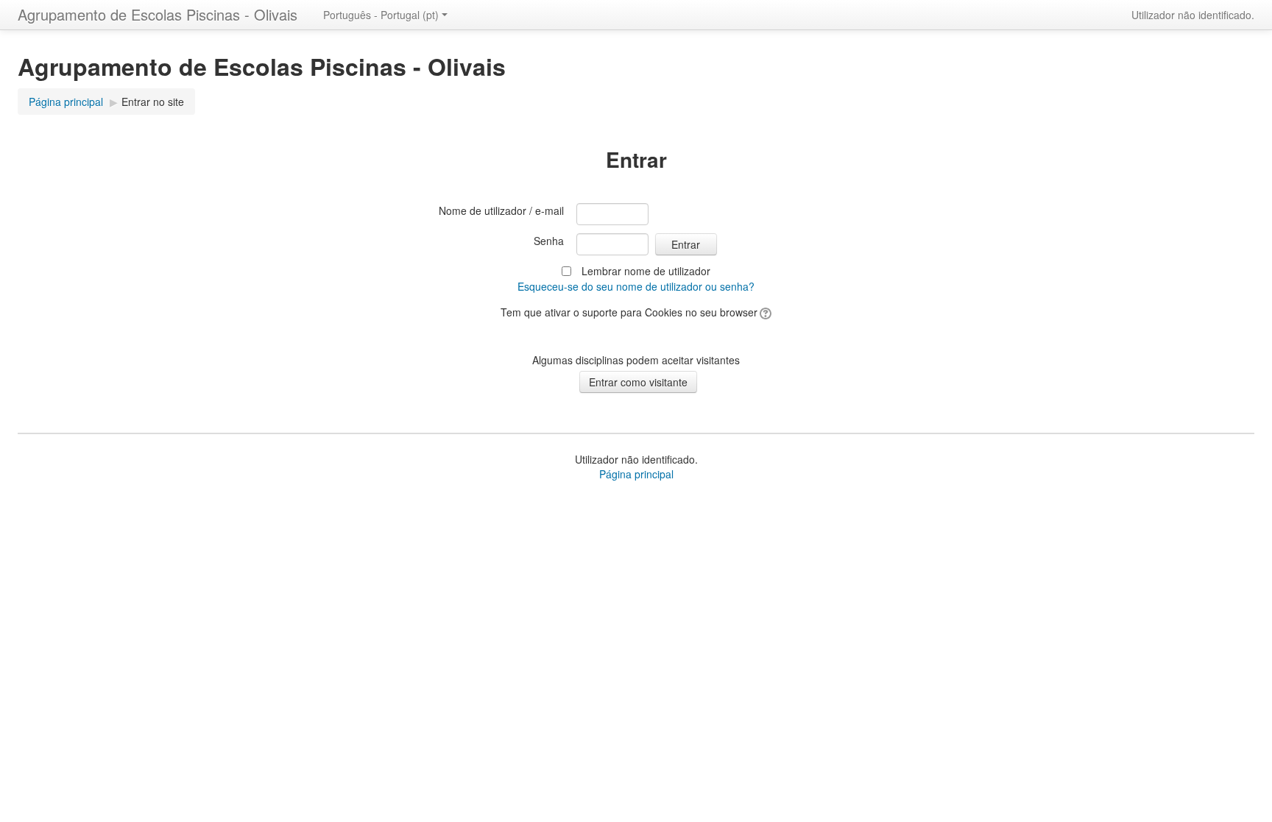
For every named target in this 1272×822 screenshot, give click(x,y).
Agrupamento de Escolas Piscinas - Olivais (157, 14)
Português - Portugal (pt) (381, 14)
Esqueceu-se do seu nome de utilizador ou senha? (636, 286)
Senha (549, 240)
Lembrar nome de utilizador (646, 270)
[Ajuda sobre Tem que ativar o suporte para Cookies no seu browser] (764, 312)
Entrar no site (152, 101)
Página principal (66, 101)
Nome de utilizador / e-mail (501, 210)
